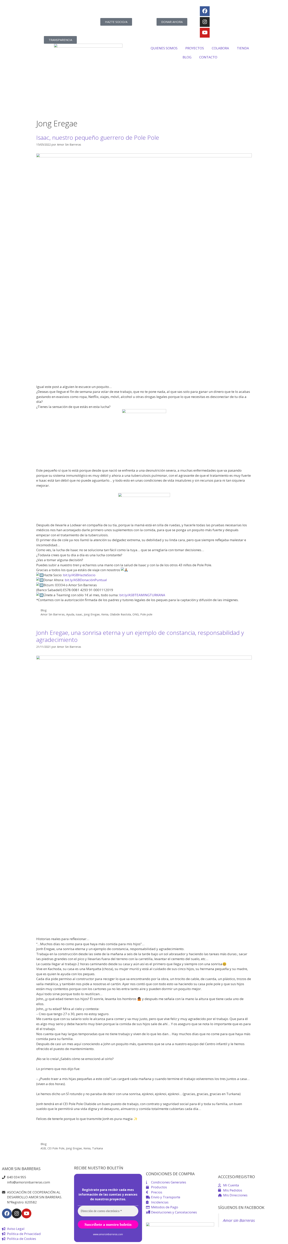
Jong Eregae (92, 614)
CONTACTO (208, 57)
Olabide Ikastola (120, 614)
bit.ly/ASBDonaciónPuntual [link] (86, 580)
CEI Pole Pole (55, 1148)
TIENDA (243, 48)
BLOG (187, 57)
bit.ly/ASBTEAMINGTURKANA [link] (142, 595)
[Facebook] (205, 11)
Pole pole (146, 614)
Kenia (104, 614)
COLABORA (220, 48)
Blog (44, 610)
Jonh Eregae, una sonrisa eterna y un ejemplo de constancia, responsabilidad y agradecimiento (140, 636)
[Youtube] (205, 33)
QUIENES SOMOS (164, 48)
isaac (79, 614)
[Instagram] (205, 22)
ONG (135, 614)
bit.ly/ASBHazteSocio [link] (79, 575)
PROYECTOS (194, 48)
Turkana (97, 1148)
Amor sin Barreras (239, 1220)
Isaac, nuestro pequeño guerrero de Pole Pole (97, 137)
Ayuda (70, 614)
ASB (43, 1148)
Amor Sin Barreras (53, 614)
